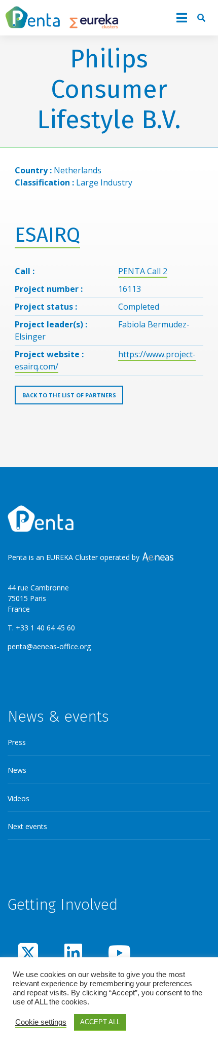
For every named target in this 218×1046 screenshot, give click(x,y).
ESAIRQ (47, 235)
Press (17, 742)
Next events (27, 826)
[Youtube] (118, 952)
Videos (18, 798)
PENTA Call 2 (142, 271)
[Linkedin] (73, 952)
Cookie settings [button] (40, 1022)
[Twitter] (28, 952)
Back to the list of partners (69, 395)
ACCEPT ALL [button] (100, 1022)
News (17, 770)
